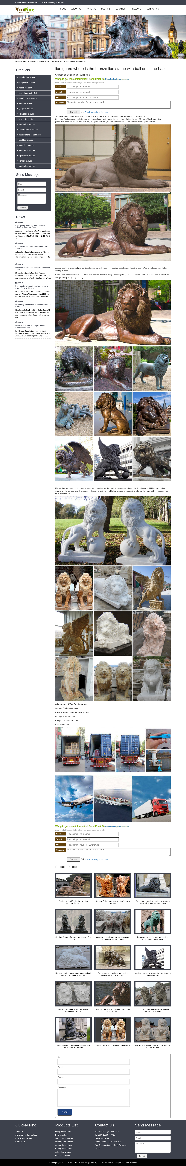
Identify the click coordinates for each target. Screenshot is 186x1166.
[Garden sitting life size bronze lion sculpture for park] (72, 885)
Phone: (60, 1077)
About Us (76, 9)
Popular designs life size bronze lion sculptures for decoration (152, 938)
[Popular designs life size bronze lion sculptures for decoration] (151, 921)
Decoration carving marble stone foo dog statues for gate (152, 1046)
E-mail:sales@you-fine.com (53, 2)
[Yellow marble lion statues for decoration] (112, 1029)
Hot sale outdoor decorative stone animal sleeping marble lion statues (73, 974)
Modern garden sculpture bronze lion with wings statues (153, 974)
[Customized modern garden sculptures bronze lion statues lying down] (151, 885)
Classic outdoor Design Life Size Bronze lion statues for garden (73, 1046)
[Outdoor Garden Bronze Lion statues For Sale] (72, 921)
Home (63, 9)
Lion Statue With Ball (28, 93)
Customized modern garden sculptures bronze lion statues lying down (153, 902)
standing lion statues (28, 98)
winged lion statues (27, 82)
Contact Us (153, 9)
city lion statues (25, 161)
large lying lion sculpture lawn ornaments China (33, 305)
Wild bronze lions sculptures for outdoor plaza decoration (113, 1010)
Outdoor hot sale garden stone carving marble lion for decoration (112, 938)
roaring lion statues (27, 124)
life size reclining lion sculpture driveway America (32, 268)
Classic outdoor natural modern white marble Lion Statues (153, 1010)
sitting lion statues (26, 114)
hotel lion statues (26, 140)
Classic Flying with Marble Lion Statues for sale (113, 902)
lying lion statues (26, 108)
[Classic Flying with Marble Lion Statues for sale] (112, 885)
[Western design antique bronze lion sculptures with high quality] (112, 957)
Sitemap (133, 1163)
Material (91, 9)
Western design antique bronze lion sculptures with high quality (113, 974)
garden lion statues (27, 166)
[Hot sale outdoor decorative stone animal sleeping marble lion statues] (72, 957)
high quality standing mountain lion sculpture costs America (30, 226)
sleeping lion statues (27, 77)
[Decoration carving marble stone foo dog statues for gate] (151, 1029)
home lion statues (26, 145)
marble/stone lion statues (30, 135)
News (25, 61)
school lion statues (27, 119)
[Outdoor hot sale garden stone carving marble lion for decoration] (112, 921)
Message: (61, 1087)
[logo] (28, 9)
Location (121, 9)
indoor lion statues (27, 88)
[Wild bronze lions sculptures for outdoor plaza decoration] (112, 993)
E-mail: (60, 1067)
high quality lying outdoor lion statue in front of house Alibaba (31, 287)
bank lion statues (26, 103)
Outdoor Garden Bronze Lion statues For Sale (73, 938)
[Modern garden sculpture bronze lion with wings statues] (151, 957)
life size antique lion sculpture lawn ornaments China (30, 326)
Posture (105, 9)
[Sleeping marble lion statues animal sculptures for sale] (72, 993)
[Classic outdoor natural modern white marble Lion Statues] (151, 993)
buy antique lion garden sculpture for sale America (33, 247)
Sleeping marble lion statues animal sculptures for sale (73, 1010)
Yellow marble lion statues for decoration (112, 1045)
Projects (136, 9)
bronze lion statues (27, 150)
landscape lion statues (28, 129)
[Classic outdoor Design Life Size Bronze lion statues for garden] (72, 1029)
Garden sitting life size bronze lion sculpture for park (73, 902)
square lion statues (27, 155)
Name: (60, 1057)
